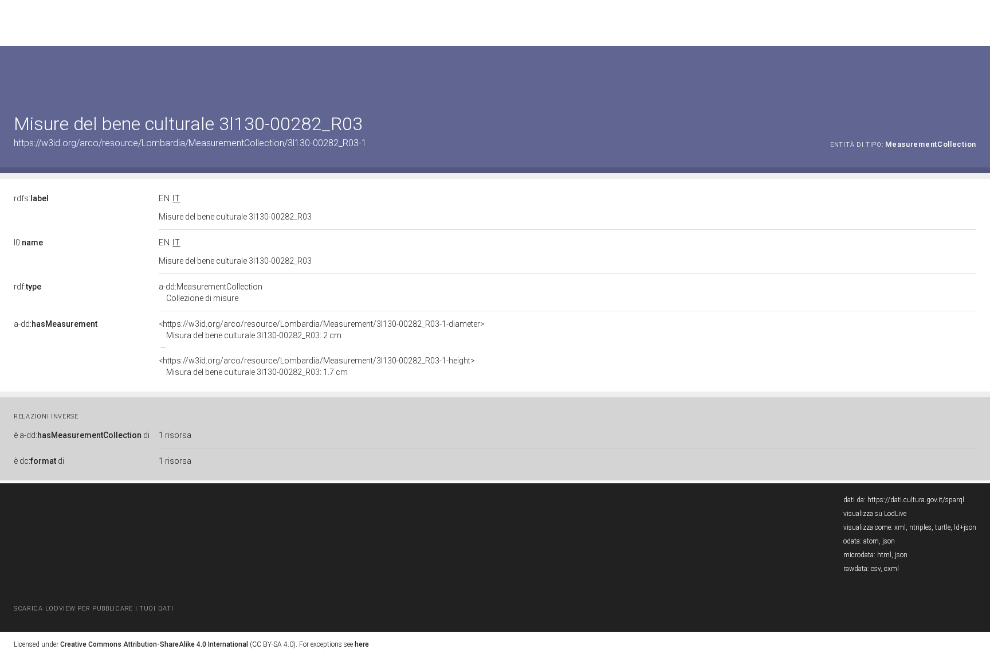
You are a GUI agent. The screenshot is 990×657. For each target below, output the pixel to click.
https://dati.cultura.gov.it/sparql (915, 500)
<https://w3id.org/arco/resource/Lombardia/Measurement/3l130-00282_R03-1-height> (317, 366)
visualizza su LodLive (874, 514)
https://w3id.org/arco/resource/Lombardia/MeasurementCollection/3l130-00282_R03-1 (190, 143)
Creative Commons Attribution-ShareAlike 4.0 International (154, 644)
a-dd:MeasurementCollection (210, 292)
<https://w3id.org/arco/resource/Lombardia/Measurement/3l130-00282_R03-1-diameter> (322, 329)
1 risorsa (175, 435)
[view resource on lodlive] (970, 74)
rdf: (27, 286)
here (362, 644)
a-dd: (55, 323)
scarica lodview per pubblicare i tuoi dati (93, 608)
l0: (28, 242)
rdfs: (31, 198)
